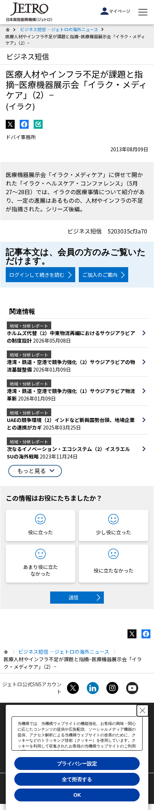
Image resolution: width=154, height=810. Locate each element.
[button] (35, 471)
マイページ (119, 11)
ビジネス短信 (27, 56)
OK (77, 795)
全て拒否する (77, 779)
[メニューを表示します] (143, 12)
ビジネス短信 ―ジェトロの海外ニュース (59, 29)
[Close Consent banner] (142, 710)
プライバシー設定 (77, 763)
